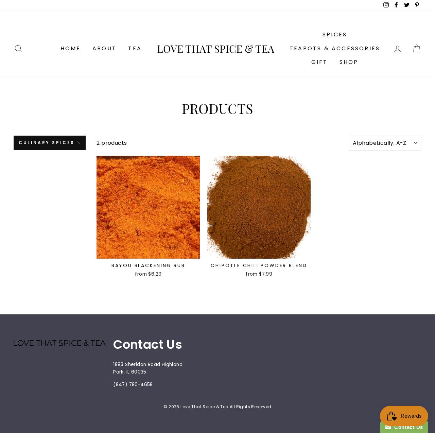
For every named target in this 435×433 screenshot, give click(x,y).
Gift (319, 62)
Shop (349, 62)
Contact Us (407, 427)
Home (70, 48)
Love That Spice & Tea (215, 49)
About (104, 48)
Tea (135, 48)
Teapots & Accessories (335, 48)
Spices (335, 34)
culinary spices (47, 142)
